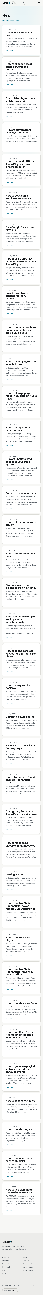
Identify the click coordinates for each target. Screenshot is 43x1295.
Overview (5, 1257)
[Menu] (39, 3)
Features (5, 1261)
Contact (26, 1261)
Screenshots (7, 1264)
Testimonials (28, 1264)
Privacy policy (28, 1270)
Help (25, 1257)
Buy (3, 1270)
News (4, 1273)
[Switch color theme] (23, 3)
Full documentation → (10, 20)
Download (6, 1267)
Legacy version (28, 1267)
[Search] (13, 3)
